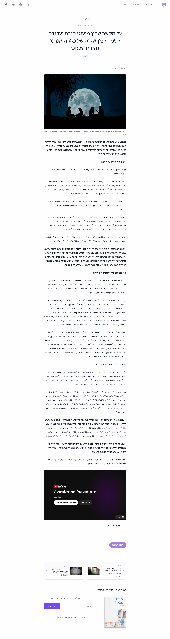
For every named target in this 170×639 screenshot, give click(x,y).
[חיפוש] (27, 4)
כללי (85, 57)
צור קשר (135, 4)
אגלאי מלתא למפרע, (115, 428)
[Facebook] (20, 4)
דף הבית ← (85, 19)
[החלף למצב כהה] (6, 4)
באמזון (58, 618)
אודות (145, 4)
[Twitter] (13, 4)
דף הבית (154, 4)
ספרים (125, 4)
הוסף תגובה (117, 545)
